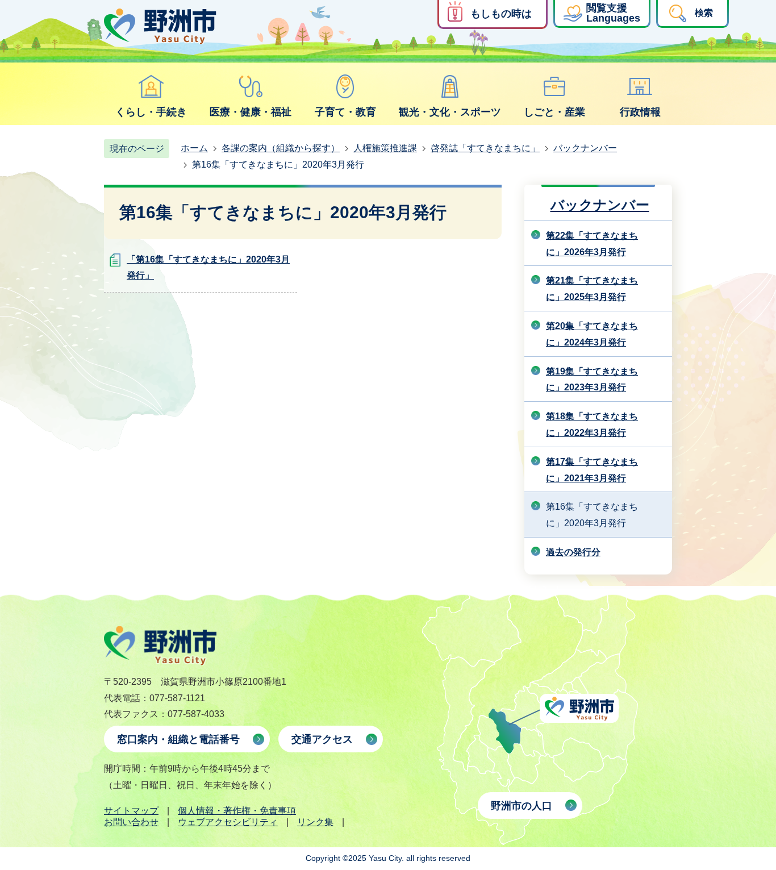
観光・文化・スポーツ (450, 112)
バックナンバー (585, 148)
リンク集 (315, 822)
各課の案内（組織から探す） (281, 148)
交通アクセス (322, 739)
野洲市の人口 (521, 805)
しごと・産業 (554, 112)
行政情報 (640, 112)
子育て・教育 (345, 112)
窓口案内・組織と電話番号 (178, 739)
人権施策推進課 (385, 148)
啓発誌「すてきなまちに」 (485, 148)
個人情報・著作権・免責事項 (237, 810)
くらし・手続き (151, 112)
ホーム (194, 148)
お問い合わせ (131, 822)
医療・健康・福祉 (250, 112)
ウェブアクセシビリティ (228, 822)
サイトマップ (131, 810)
